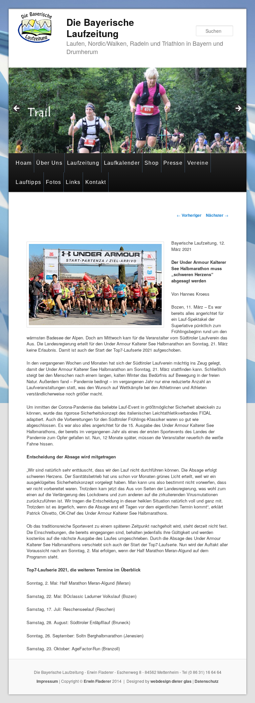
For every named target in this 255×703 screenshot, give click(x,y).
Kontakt (95, 182)
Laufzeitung (83, 163)
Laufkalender (122, 163)
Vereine (198, 163)
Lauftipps (28, 182)
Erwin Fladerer (97, 681)
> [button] (238, 109)
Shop (151, 163)
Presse (173, 163)
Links (73, 182)
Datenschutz (206, 681)
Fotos (53, 182)
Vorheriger (189, 215)
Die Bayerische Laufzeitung (100, 27)
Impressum (47, 681)
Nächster (217, 215)
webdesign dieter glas (171, 681)
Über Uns (49, 163)
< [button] (17, 109)
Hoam (24, 163)
